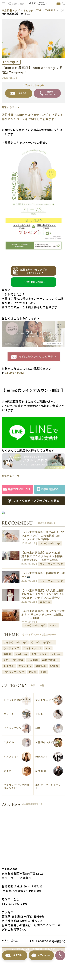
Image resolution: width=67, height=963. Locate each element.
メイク (7, 770)
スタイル (9, 742)
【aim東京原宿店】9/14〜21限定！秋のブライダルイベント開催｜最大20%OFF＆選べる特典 (42, 556)
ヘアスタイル (11, 756)
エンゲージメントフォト (48, 787)
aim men (41, 770)
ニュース (45, 601)
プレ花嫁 (18, 660)
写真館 (54, 666)
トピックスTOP (32, 10)
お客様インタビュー (47, 742)
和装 (38, 728)
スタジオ (9, 666)
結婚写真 (41, 666)
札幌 (43, 672)
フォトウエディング (15, 642)
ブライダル (24, 666)
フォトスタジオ (32, 648)
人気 (6, 660)
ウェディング (11, 648)
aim (48, 648)
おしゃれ (56, 654)
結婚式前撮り (50, 660)
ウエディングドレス (42, 642)
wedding (21, 654)
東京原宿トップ (11, 10)
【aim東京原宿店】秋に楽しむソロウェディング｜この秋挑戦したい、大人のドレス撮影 (43, 536)
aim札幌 (33, 660)
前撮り (7, 654)
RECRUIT (41, 756)
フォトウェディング (51, 564)
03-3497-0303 (14, 372)
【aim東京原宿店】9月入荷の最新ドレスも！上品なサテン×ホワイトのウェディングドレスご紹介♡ (42, 594)
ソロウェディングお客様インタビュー (16, 787)
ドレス (53, 625)
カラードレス (39, 654)
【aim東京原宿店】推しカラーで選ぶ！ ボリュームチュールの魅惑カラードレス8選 (43, 614)
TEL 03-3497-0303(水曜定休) (47, 941)
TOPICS (50, 10)
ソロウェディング (50, 543)
